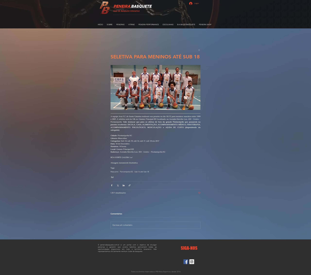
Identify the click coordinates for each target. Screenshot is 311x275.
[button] (120, 24)
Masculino (114, 172)
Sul (112, 177)
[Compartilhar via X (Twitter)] (118, 185)
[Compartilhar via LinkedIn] (123, 185)
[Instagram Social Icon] (191, 261)
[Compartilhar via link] (129, 185)
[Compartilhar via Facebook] (112, 185)
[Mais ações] (199, 50)
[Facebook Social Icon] (185, 261)
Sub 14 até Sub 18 (141, 172)
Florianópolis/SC (126, 172)
